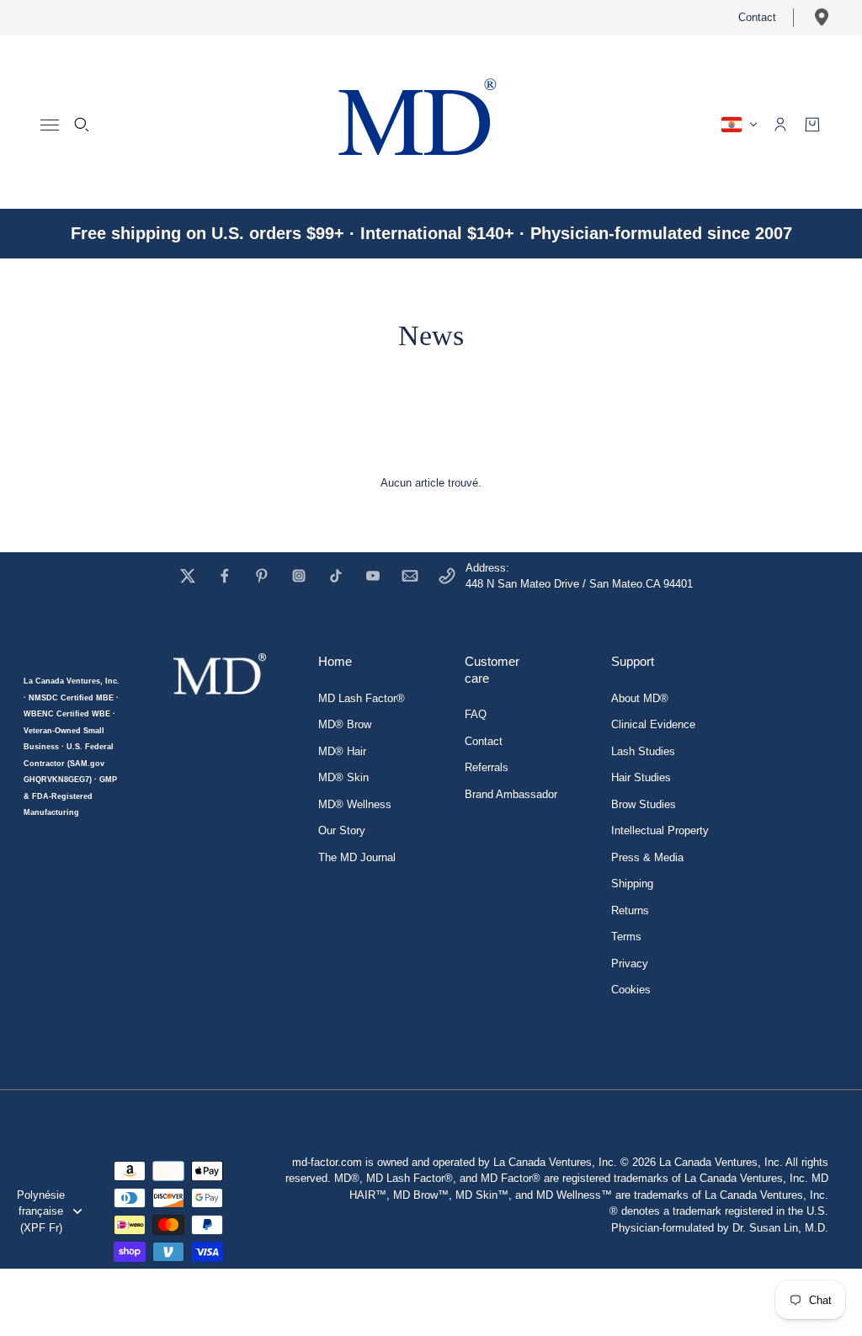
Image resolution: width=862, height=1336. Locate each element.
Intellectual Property (660, 830)
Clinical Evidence (653, 724)
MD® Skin (343, 777)
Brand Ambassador (511, 794)
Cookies (631, 989)
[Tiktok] (335, 575)
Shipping (632, 883)
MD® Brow (344, 724)
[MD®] (414, 122)
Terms (626, 936)
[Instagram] (298, 575)
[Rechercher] (81, 124)
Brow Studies (643, 804)
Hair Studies (641, 777)
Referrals (486, 767)
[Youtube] (372, 575)
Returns (630, 910)
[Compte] (780, 124)
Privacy (629, 963)
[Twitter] (187, 575)
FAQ (476, 714)
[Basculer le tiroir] (49, 125)
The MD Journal (357, 857)
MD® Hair (342, 751)
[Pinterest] (261, 575)
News (431, 335)
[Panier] (812, 124)
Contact (757, 17)
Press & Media (647, 857)
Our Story (341, 830)
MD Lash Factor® (361, 698)
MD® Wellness (354, 804)
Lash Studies (643, 751)
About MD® (639, 698)
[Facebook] (224, 575)
